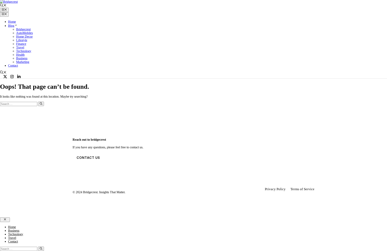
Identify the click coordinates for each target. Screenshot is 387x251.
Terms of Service (302, 189)
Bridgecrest (23, 29)
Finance (21, 43)
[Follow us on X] (5, 77)
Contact (13, 65)
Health (20, 54)
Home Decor (24, 36)
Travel (20, 47)
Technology (23, 51)
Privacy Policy (275, 189)
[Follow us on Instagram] (12, 77)
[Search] (41, 104)
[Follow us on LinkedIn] (19, 77)
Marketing (22, 62)
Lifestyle (21, 40)
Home (12, 21)
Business (21, 58)
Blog (11, 25)
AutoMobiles (24, 33)
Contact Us (88, 158)
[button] (3, 5)
